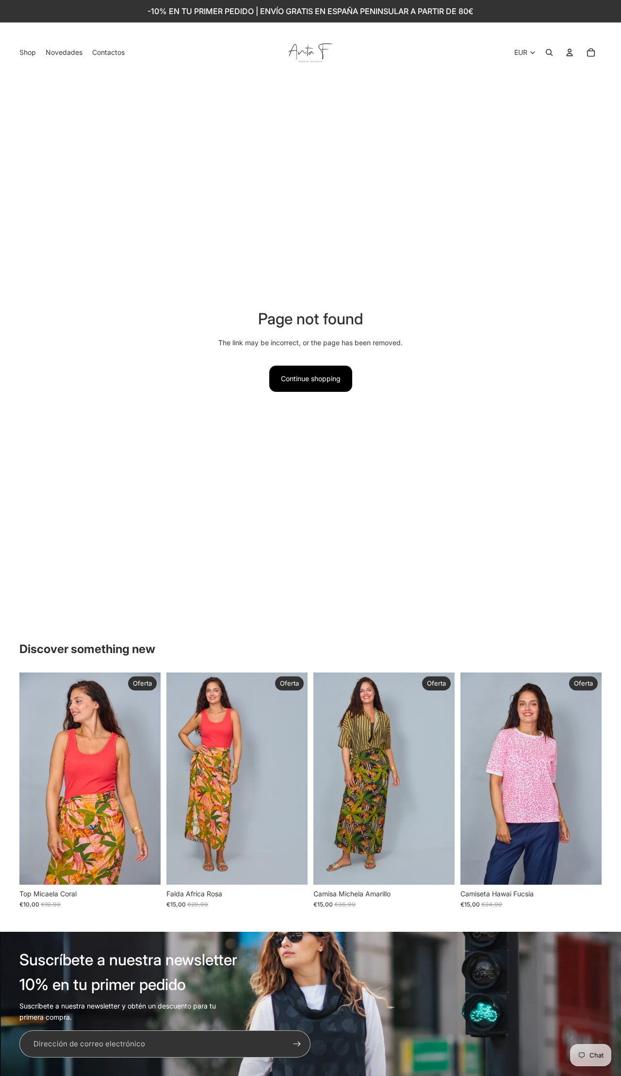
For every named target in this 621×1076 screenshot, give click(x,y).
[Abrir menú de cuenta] (569, 52)
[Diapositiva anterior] (34, 779)
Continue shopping (311, 378)
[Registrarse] (297, 1044)
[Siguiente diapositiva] (146, 779)
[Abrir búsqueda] (549, 52)
